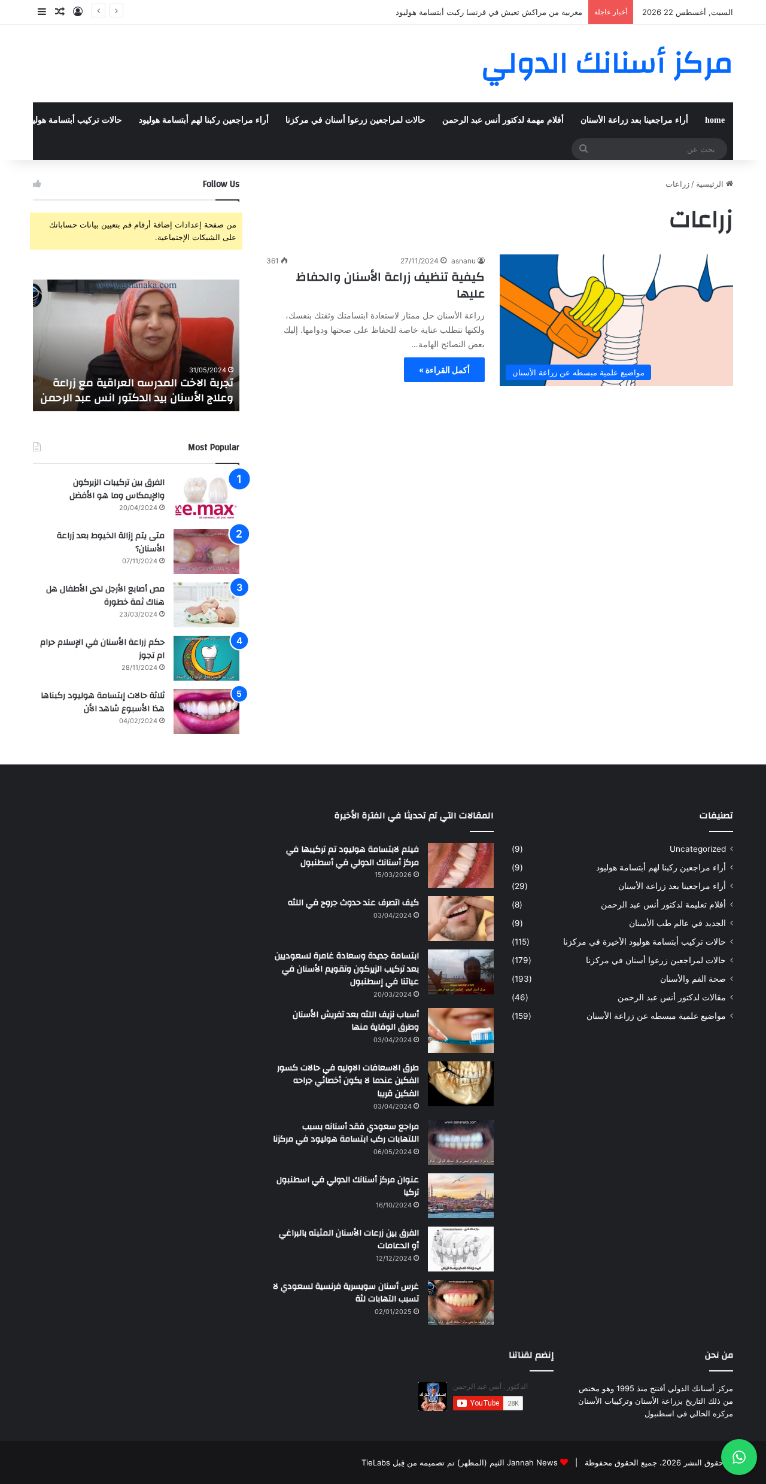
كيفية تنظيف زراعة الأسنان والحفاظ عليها (390, 285)
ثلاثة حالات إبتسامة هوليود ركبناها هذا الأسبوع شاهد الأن (103, 702)
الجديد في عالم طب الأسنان (677, 923)
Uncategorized (698, 849)
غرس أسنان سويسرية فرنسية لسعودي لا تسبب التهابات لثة (346, 1293)
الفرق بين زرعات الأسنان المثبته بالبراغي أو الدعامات (349, 1239)
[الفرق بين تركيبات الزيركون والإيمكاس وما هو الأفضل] (206, 498)
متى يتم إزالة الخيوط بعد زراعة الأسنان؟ (111, 542)
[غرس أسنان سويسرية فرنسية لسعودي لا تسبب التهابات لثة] (461, 1302)
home (715, 120)
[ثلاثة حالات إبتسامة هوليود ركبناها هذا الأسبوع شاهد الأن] (206, 711)
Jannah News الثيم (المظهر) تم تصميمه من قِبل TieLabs (459, 1462)
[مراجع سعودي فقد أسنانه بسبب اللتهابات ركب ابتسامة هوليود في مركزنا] (461, 1142)
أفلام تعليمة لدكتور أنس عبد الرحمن (663, 904)
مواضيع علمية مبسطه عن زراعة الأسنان (656, 1016)
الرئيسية (711, 184)
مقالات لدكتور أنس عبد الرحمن (672, 997)
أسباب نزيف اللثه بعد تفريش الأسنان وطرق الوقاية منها (356, 1021)
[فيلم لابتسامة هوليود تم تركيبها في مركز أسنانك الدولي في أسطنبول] (461, 865)
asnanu (463, 260)
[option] (136, 345)
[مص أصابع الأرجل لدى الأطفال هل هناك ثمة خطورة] (206, 604)
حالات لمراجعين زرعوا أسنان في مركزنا (355, 120)
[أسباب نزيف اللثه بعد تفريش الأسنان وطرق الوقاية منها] (461, 1030)
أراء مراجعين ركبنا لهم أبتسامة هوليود (204, 120)
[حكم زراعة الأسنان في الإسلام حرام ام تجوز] (206, 658)
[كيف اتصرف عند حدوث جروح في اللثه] (461, 918)
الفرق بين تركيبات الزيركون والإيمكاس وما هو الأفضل (117, 489)
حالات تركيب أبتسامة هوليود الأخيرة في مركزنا (644, 941)
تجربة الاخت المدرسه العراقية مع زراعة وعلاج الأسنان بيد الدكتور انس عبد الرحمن (136, 390)
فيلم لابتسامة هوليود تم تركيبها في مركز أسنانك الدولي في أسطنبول (352, 856)
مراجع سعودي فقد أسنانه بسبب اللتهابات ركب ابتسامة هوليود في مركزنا (346, 1133)
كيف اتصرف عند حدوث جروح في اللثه (353, 903)
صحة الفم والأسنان (693, 979)
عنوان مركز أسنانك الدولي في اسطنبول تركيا (347, 1186)
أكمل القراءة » (444, 370)
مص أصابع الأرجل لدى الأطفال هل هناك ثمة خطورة (105, 595)
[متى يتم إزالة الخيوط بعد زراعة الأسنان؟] (206, 551)
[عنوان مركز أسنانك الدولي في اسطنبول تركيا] (461, 1195)
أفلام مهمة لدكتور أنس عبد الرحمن (503, 120)
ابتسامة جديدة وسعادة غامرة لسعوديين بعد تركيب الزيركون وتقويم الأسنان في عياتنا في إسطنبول (347, 969)
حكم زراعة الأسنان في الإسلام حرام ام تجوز (102, 649)
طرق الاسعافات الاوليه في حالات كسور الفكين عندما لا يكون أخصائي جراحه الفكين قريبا (348, 1080)
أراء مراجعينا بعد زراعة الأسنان (634, 120)
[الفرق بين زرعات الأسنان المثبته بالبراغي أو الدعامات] (461, 1249)
